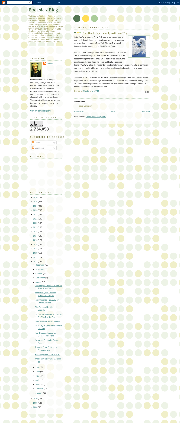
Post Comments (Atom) (96, 117)
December (40, 265)
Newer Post (79, 111)
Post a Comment (85, 106)
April (38, 380)
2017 (35, 236)
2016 (35, 240)
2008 (35, 407)
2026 (35, 197)
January (39, 393)
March (38, 384)
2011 (35, 261)
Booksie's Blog (43, 9)
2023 (35, 210)
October (39, 273)
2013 (35, 253)
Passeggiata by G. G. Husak (47, 354)
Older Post (145, 111)
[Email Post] (147, 92)
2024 (35, 206)
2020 (35, 223)
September (40, 278)
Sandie (50, 63)
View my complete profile (40, 111)
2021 (35, 219)
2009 (35, 403)
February (40, 389)
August (39, 282)
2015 (35, 244)
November (40, 269)
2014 (35, 249)
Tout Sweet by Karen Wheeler (47, 321)
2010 (35, 398)
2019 (35, 227)
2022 (35, 214)
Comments (39, 148)
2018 (35, 232)
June (38, 372)
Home (112, 111)
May (38, 376)
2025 (35, 202)
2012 (35, 257)
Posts (37, 143)
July (38, 367)
